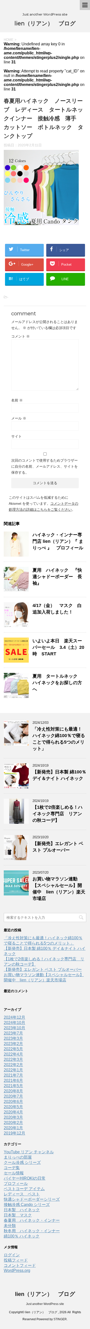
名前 (17, 400)
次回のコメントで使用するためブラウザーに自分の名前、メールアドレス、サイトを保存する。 (44, 466)
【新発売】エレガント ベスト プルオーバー (43, 969)
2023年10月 (14, 1028)
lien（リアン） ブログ (45, 23)
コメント (20, 336)
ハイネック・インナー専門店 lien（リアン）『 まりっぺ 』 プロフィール (57, 541)
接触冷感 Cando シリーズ (27, 1204)
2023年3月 (13, 1038)
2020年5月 (13, 1107)
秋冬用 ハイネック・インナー (32, 1231)
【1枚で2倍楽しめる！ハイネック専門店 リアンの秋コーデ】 (57, 814)
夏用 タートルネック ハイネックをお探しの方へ (57, 683)
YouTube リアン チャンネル (29, 1152)
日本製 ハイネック (22, 1210)
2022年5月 (13, 1049)
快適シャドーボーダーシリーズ (32, 1199)
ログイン (12, 1255)
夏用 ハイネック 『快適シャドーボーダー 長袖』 (57, 577)
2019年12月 (14, 1133)
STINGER (60, 1319)
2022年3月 (13, 1059)
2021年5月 (13, 1086)
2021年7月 (13, 1075)
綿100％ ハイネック (22, 1236)
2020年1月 (13, 1128)
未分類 (10, 1225)
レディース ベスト (22, 1194)
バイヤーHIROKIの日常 (25, 1178)
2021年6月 (13, 1080)
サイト (16, 436)
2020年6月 (13, 1101)
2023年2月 (13, 1044)
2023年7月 (13, 1033)
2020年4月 (13, 1112)
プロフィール (16, 1183)
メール (18, 418)
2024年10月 (14, 1022)
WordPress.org (17, 1270)
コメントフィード (20, 1265)
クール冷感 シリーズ (22, 1162)
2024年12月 (14, 1017)
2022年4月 (13, 1054)
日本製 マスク (18, 1215)
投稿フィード (16, 1260)
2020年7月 (13, 1096)
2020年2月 (13, 1122)
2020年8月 (13, 1091)
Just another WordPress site (45, 1304)
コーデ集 (12, 1168)
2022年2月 (13, 1065)
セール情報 (14, 1173)
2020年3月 (13, 1117)
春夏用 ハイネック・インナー (32, 1220)
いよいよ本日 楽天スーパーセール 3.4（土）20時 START (58, 647)
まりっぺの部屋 (18, 1157)
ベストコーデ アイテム (24, 1189)
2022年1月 (13, 1070)
